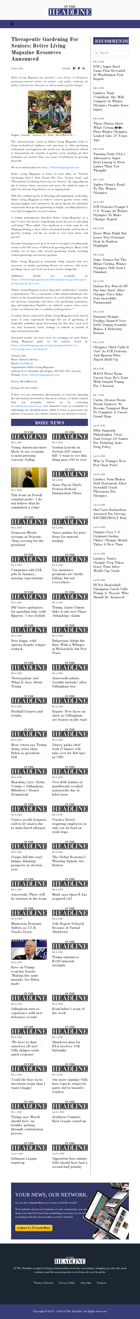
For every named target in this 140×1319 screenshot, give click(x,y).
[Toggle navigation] (12, 24)
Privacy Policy (67, 1283)
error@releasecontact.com (26, 406)
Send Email (26, 363)
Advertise (86, 1283)
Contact (101, 1283)
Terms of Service (43, 1283)
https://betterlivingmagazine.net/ (60, 167)
